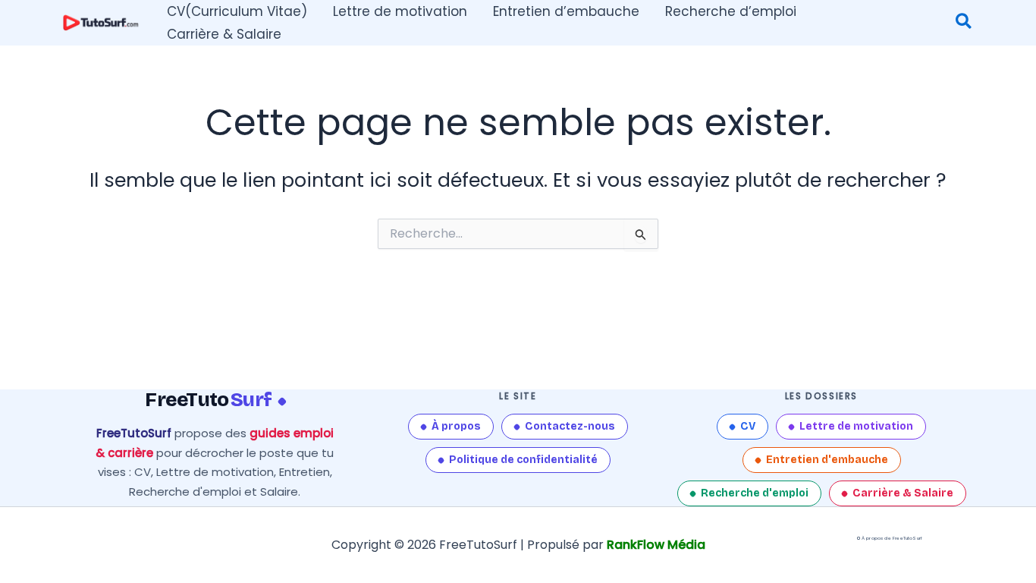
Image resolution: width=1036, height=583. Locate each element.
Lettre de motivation (856, 426)
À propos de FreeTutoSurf (892, 538)
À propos (456, 426)
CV (747, 426)
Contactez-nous (570, 426)
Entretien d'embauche (827, 459)
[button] (964, 23)
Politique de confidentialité (523, 459)
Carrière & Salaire (902, 493)
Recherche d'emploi (754, 493)
